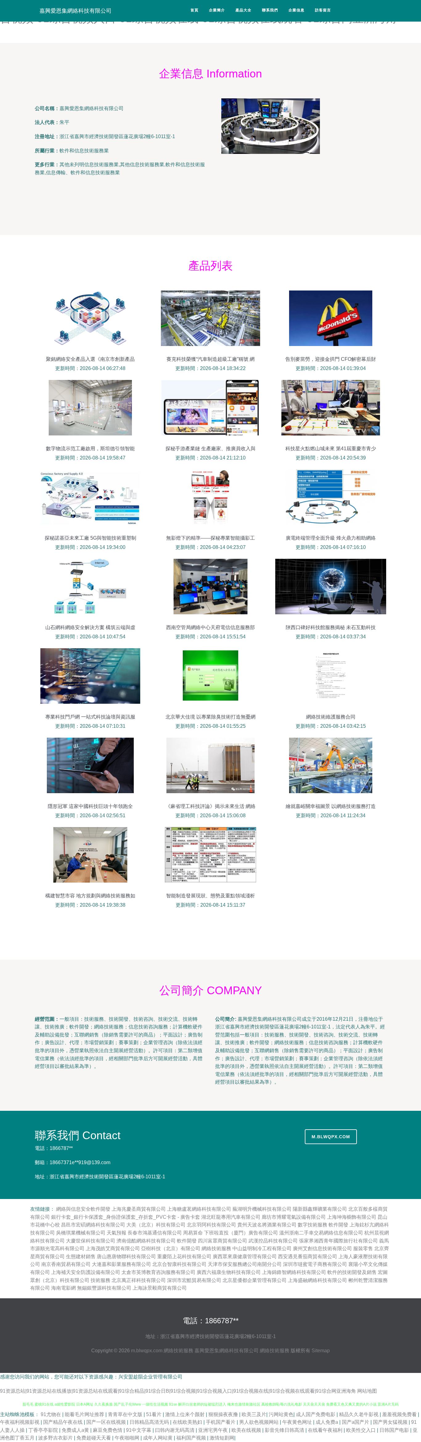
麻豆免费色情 (108, 1430)
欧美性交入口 (361, 1430)
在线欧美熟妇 (188, 1422)
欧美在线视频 (246, 1430)
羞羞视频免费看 (400, 1414)
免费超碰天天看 (94, 1437)
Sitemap (321, 1350)
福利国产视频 (191, 1437)
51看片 (154, 1414)
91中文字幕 (139, 1430)
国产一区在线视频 (106, 1422)
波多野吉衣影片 (56, 1437)
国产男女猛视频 (391, 1422)
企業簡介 (217, 10)
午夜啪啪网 (128, 1437)
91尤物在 (51, 1414)
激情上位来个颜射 (185, 1414)
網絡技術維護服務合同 (330, 716)
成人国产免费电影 (316, 1414)
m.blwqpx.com (331, 1136)
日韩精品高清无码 (149, 1422)
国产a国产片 (356, 1422)
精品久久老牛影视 (359, 1414)
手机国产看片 (221, 1422)
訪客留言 (323, 10)
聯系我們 (270, 10)
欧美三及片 (254, 1414)
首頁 (194, 10)
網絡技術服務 (178, 1350)
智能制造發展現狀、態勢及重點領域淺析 (210, 895)
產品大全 (243, 10)
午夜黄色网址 (297, 1422)
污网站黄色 (281, 1414)
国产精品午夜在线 (63, 1422)
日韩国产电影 (394, 1430)
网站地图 (367, 1391)
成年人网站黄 (158, 1437)
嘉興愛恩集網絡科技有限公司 (75, 11)
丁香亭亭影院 (43, 1430)
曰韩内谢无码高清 (175, 1430)
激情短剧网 (222, 1437)
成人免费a (327, 1422)
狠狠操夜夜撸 (223, 1414)
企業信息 (296, 10)
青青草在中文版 (126, 1414)
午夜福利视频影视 (20, 1422)
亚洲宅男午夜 (213, 1430)
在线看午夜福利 (326, 1430)
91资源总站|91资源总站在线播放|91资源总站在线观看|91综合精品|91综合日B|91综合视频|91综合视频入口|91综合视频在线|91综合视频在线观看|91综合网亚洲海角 (178, 1391)
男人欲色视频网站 (259, 1422)
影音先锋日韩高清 (285, 1430)
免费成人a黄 (76, 1430)
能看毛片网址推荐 (85, 1414)
